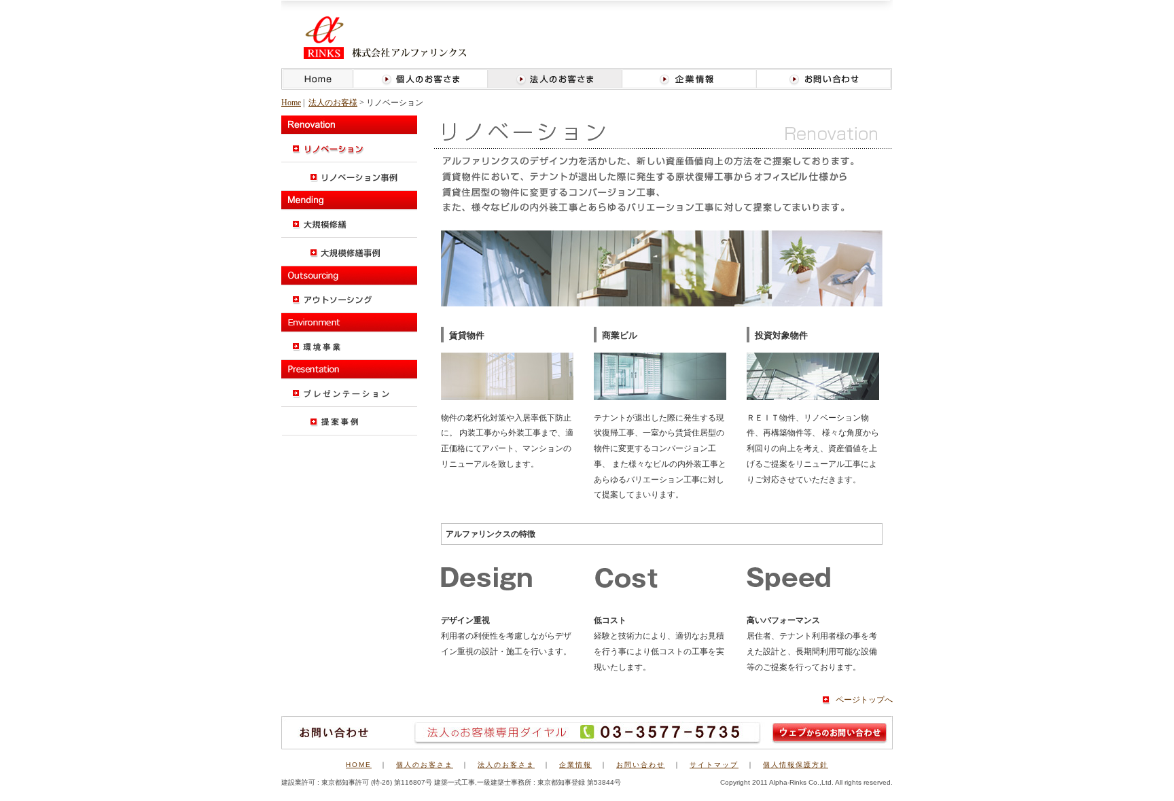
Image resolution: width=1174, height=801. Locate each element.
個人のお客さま (424, 764)
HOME (359, 764)
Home (291, 102)
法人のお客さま (506, 764)
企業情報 (575, 764)
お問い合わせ (640, 764)
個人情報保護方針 (795, 764)
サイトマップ (714, 764)
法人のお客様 (332, 102)
